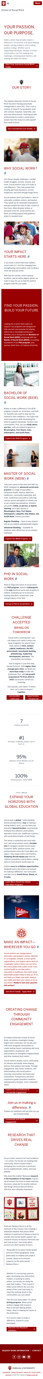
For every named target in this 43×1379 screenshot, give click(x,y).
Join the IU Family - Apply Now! (19, 991)
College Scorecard (17, 1372)
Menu (37, 3)
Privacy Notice (36, 1372)
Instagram (19, 1357)
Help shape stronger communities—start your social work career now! (14, 697)
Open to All (27, 1372)
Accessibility (6, 1372)
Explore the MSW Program (17, 539)
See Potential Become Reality (20, 129)
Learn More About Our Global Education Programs (18, 883)
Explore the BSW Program (17, 438)
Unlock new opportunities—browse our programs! (33, 697)
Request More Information (15, 1350)
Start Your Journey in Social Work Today (20, 66)
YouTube (24, 1357)
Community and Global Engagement (15, 1120)
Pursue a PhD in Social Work (18, 604)
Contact (36, 1350)
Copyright (8, 1375)
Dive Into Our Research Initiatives (18, 1329)
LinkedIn (29, 1357)
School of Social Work (12, 10)
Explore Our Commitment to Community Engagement (17, 1091)
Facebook (14, 1357)
